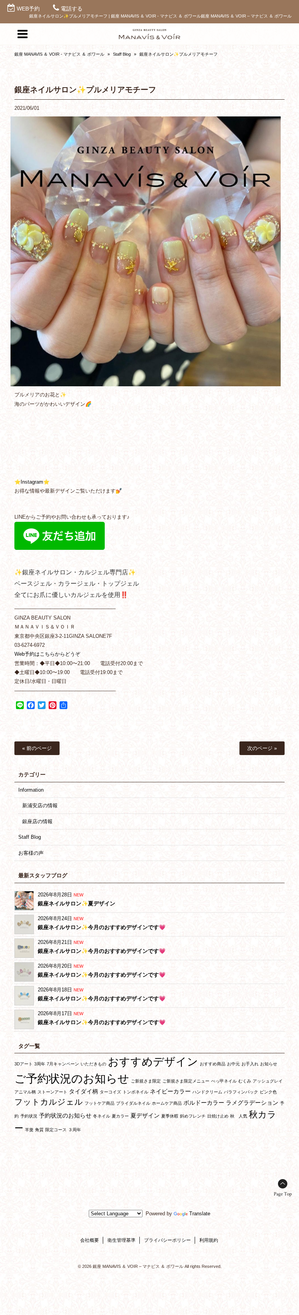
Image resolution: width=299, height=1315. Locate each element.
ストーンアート (52, 1092)
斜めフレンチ (193, 1116)
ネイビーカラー (170, 1091)
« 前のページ (37, 748)
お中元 (233, 1064)
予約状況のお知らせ (65, 1115)
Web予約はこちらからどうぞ (47, 654)
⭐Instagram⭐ (31, 482)
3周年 (39, 1064)
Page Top (283, 1194)
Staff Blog (122, 54)
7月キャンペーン (63, 1064)
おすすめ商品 (212, 1064)
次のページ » (262, 748)
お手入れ (250, 1064)
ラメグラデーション (252, 1102)
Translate (199, 1213)
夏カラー (120, 1116)
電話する (72, 8)
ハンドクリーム (207, 1092)
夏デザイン (145, 1115)
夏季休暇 (169, 1116)
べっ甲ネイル (224, 1081)
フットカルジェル (48, 1101)
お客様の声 (31, 853)
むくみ (244, 1081)
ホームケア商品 (167, 1103)
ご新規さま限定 (146, 1081)
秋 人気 (238, 1116)
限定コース (56, 1129)
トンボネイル (135, 1092)
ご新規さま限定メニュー (185, 1081)
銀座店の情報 (37, 821)
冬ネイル (101, 1116)
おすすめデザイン (153, 1061)
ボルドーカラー (203, 1102)
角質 (39, 1129)
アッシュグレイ (268, 1081)
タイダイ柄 (83, 1091)
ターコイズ (110, 1092)
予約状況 (28, 1116)
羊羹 (29, 1129)
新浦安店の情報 (40, 805)
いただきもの (93, 1064)
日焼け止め (218, 1116)
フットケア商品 (99, 1103)
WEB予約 (28, 8)
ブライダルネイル (133, 1103)
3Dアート (23, 1064)
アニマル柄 (25, 1092)
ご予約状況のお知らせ (71, 1078)
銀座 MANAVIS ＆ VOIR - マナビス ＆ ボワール (59, 54)
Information (31, 790)
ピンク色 (268, 1092)
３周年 (74, 1129)
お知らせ (268, 1064)
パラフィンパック (241, 1092)
